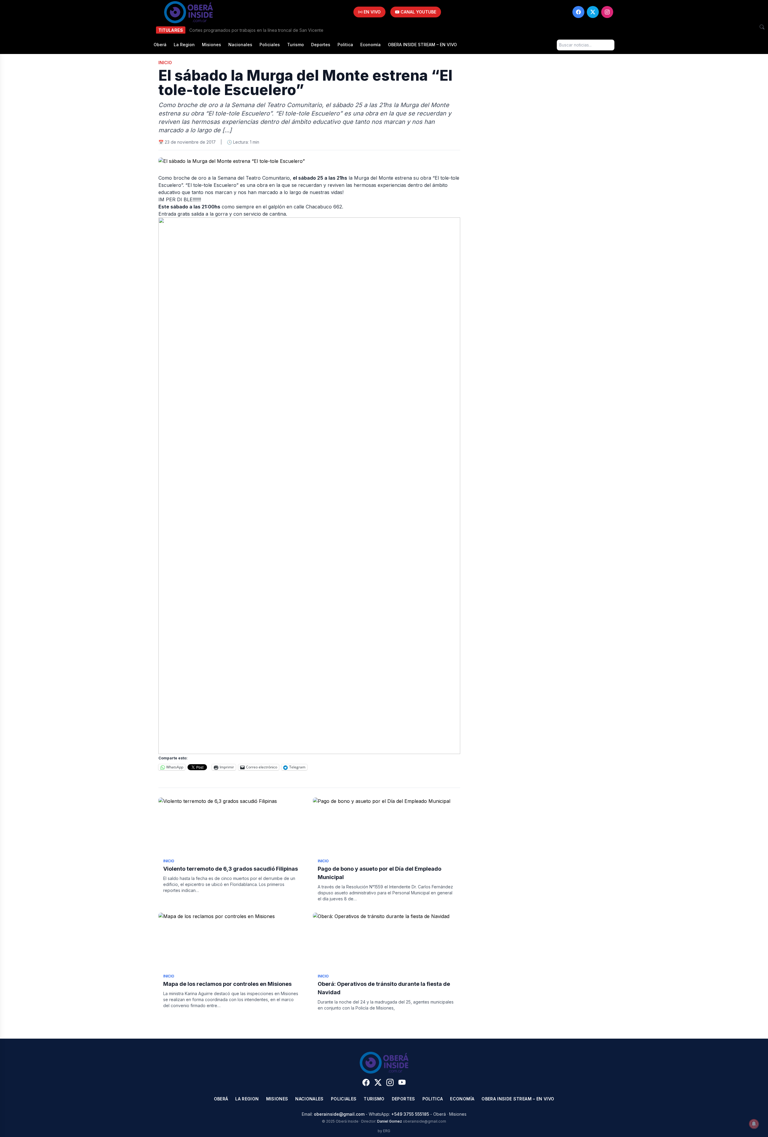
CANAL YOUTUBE (417, 11)
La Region (184, 44)
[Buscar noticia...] (762, 27)
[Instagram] (607, 12)
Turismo (295, 44)
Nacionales (240, 44)
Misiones (211, 44)
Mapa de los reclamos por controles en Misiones (228, 984)
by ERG (384, 1131)
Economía (370, 44)
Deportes (320, 44)
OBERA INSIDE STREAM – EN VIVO (422, 44)
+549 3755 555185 (410, 1114)
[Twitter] (593, 12)
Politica (345, 44)
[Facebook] (578, 12)
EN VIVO (371, 11)
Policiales (270, 44)
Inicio (165, 62)
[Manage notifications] (754, 1124)
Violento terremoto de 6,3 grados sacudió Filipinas (230, 869)
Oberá (160, 44)
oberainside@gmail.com (339, 1114)
